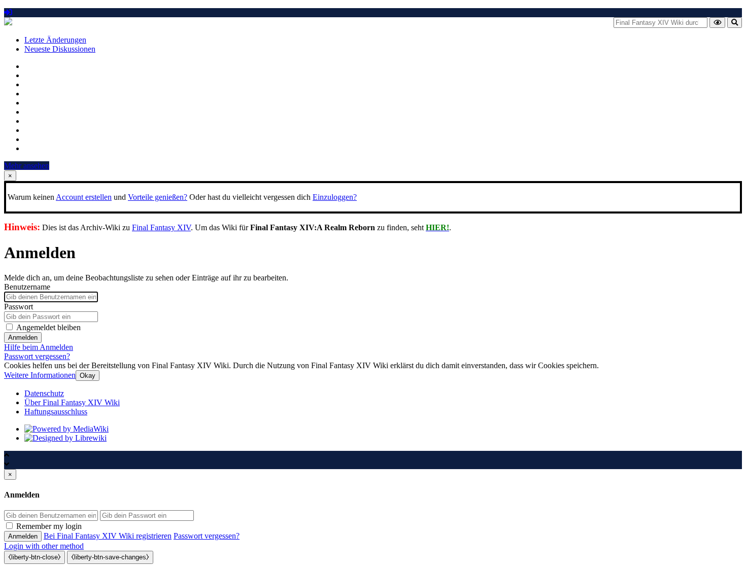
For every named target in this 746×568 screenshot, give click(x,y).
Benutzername (27, 286)
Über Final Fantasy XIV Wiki (72, 402)
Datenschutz (44, 393)
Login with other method (44, 546)
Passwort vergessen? (37, 356)
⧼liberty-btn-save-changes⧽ (110, 557)
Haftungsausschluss (55, 411)
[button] (40, 375)
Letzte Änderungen (55, 40)
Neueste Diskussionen (59, 49)
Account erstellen (84, 197)
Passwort (18, 306)
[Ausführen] (717, 22)
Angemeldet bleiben (48, 327)
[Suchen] (734, 22)
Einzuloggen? (335, 197)
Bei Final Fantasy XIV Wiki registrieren (108, 535)
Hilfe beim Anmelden (38, 347)
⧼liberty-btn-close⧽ (34, 557)
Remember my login (49, 526)
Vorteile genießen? (157, 197)
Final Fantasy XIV (161, 227)
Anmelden (23, 337)
